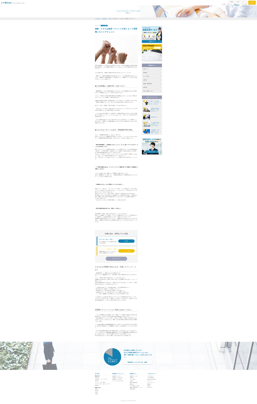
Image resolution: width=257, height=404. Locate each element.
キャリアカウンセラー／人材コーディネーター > (102, 383)
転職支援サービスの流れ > (117, 379)
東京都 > (96, 389)
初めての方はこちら (116, 258)
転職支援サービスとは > (116, 376)
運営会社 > (149, 385)
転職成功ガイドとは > (134, 376)
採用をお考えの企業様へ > (152, 379)
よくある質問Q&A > (150, 377)
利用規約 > (149, 384)
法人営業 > (97, 377)
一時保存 (237, 1)
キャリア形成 (146, 76)
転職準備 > (132, 377)
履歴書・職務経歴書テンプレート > (136, 387)
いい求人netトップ (98, 18)
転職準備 (145, 72)
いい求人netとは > (150, 376)
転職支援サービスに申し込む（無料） (138, 362)
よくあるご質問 (244, 4)
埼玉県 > (96, 392)
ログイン (243, 1)
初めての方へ (229, 4)
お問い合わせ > (150, 387)
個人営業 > (97, 380)
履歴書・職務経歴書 (147, 83)
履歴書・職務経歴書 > (134, 382)
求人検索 (223, 4)
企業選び (145, 80)
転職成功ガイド (105, 18)
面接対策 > (132, 384)
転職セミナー (146, 68)
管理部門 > (97, 385)
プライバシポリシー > (151, 382)
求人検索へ (126, 241)
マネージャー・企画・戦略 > (100, 382)
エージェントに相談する (126, 250)
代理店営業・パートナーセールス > (101, 379)
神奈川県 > (97, 390)
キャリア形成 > (132, 379)
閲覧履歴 (231, 1)
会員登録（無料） (252, 3)
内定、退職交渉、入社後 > (134, 385)
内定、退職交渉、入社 (148, 91)
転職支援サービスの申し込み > (118, 377)
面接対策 (145, 87)
